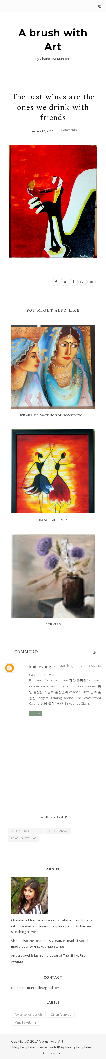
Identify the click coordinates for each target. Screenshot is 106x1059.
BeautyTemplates (78, 1047)
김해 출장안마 (58, 692)
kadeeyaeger (42, 666)
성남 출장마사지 (52, 703)
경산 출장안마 (79, 680)
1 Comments (67, 130)
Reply (36, 714)
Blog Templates (24, 1047)
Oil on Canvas (58, 830)
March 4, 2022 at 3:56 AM (80, 665)
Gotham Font (53, 1053)
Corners (53, 624)
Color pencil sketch (26, 830)
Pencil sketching (23, 838)
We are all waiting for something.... (53, 415)
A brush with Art (53, 40)
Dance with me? (53, 520)
